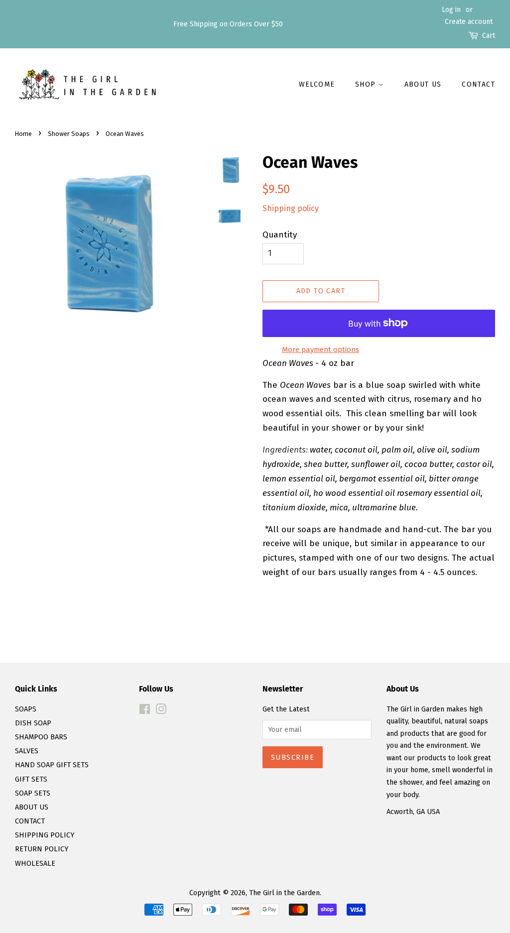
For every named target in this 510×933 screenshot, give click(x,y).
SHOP (367, 84)
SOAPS (25, 708)
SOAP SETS (32, 793)
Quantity (279, 235)
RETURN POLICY (41, 848)
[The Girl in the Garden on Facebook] (144, 710)
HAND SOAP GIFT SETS (52, 764)
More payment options (320, 349)
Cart (488, 35)
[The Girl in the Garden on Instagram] (160, 710)
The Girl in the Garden (284, 892)
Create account (469, 21)
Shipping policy (290, 208)
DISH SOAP (33, 722)
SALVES (26, 750)
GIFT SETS (31, 779)
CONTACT (30, 820)
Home (23, 133)
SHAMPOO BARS (41, 736)
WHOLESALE (35, 863)
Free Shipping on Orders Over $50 (228, 24)
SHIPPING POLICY (44, 834)
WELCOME (317, 84)
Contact (478, 84)
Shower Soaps (69, 133)
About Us (423, 84)
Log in (451, 9)
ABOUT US (31, 807)
